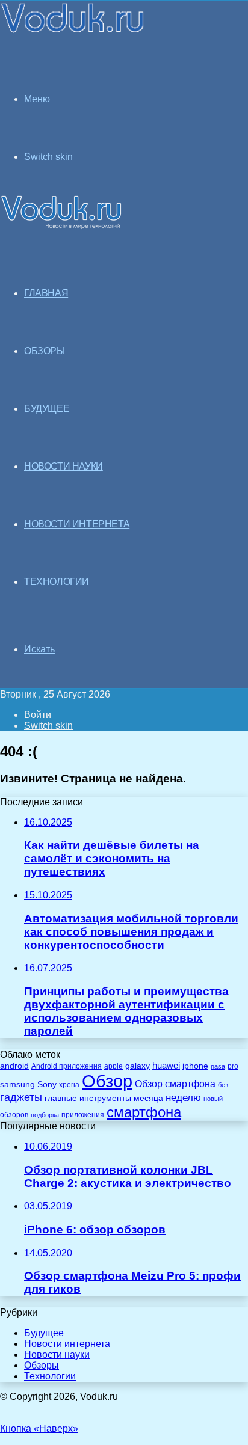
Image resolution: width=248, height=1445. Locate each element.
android (14, 1065)
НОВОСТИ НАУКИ (63, 466)
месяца (148, 1098)
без (223, 1084)
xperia (69, 1085)
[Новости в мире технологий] (73, 31)
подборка (45, 1114)
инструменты (105, 1098)
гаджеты (21, 1097)
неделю (183, 1097)
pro (233, 1066)
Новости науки (57, 1354)
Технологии (50, 1376)
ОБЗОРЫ (44, 351)
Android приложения (66, 1066)
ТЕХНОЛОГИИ (56, 582)
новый (213, 1098)
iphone (195, 1065)
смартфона (144, 1112)
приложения (82, 1114)
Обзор (107, 1081)
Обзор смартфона (175, 1084)
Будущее (44, 1333)
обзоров (14, 1114)
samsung (17, 1084)
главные (61, 1098)
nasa (218, 1066)
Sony (47, 1084)
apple (113, 1066)
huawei (166, 1065)
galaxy (137, 1065)
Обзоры (41, 1365)
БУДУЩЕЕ (46, 408)
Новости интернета (76, 524)
